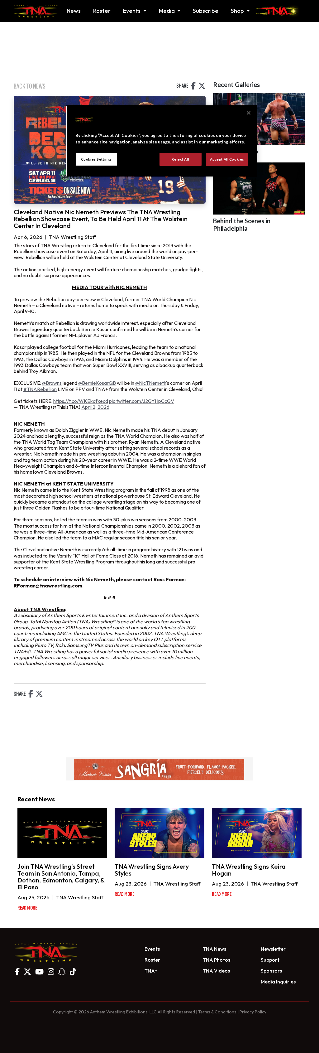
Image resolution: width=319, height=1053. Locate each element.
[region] (161, 140)
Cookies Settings (96, 159)
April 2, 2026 (95, 407)
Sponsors (271, 971)
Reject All (180, 159)
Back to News (29, 86)
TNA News (214, 949)
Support (270, 960)
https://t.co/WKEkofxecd (80, 401)
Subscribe (205, 10)
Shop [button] (238, 10)
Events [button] (132, 10)
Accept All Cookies (227, 159)
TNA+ (151, 971)
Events (152, 949)
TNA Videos (216, 971)
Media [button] (167, 10)
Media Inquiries (278, 981)
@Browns (52, 383)
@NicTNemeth (150, 383)
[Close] (248, 113)
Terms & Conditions (217, 1012)
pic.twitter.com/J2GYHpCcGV (141, 401)
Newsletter (273, 949)
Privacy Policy (253, 1012)
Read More (27, 908)
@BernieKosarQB (97, 383)
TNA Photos (216, 960)
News (74, 10)
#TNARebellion (40, 389)
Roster (102, 10)
